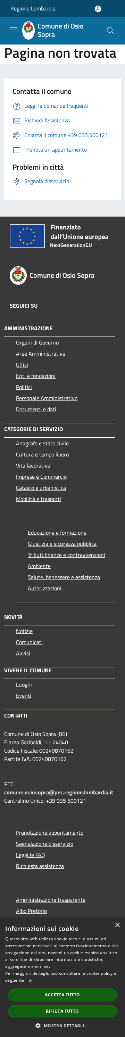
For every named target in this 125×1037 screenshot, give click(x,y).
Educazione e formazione (57, 532)
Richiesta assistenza (40, 866)
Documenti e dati (36, 409)
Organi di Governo (37, 342)
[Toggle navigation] (14, 30)
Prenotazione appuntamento (49, 832)
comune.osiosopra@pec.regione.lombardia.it (58, 792)
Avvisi (23, 653)
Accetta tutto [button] (62, 995)
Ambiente (39, 566)
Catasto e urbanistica (41, 488)
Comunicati (29, 642)
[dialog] (62, 977)
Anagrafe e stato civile (42, 443)
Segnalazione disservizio (44, 844)
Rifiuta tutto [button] (62, 1011)
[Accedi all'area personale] (98, 9)
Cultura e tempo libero (42, 454)
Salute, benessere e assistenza (64, 577)
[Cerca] (110, 30)
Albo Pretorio (31, 911)
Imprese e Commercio (41, 476)
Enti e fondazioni (36, 376)
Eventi (23, 695)
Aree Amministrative (40, 353)
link (28, 980)
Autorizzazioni (44, 588)
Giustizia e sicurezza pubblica (62, 544)
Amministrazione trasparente (50, 900)
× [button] (117, 925)
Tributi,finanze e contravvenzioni (66, 555)
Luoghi (24, 684)
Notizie (24, 631)
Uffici (22, 364)
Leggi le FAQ (30, 855)
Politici (24, 387)
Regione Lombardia (33, 8)
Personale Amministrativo (46, 398)
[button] (62, 1025)
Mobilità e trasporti (38, 499)
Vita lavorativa (33, 465)
